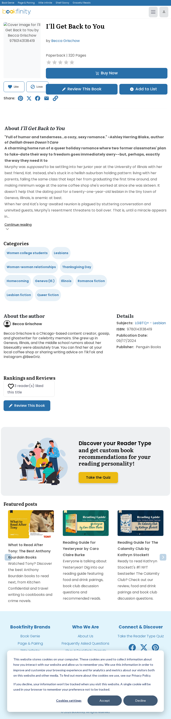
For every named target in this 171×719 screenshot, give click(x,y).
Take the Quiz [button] (98, 477)
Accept (105, 700)
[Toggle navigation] (153, 12)
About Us (85, 636)
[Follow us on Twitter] (143, 647)
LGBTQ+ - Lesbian (150, 323)
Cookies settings (68, 700)
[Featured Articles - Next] (163, 557)
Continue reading (18, 224)
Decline (140, 700)
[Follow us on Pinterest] (155, 647)
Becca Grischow (65, 40)
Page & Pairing (26, 2)
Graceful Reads (82, 2)
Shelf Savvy (62, 2)
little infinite (45, 2)
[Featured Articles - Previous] (8, 557)
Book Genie (8, 2)
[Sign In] (163, 12)
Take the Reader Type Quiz (141, 636)
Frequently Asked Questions (85, 643)
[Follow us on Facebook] (132, 647)
